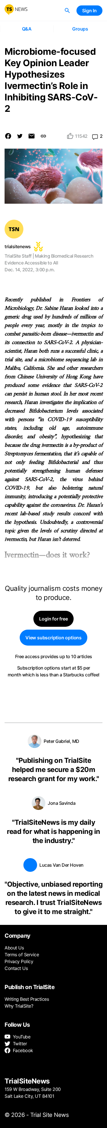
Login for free (53, 619)
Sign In (89, 10)
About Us (14, 948)
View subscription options (53, 637)
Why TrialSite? (19, 1006)
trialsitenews (18, 246)
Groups (80, 29)
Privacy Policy (19, 961)
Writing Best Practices (27, 999)
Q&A (27, 29)
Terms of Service (22, 954)
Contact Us (16, 968)
